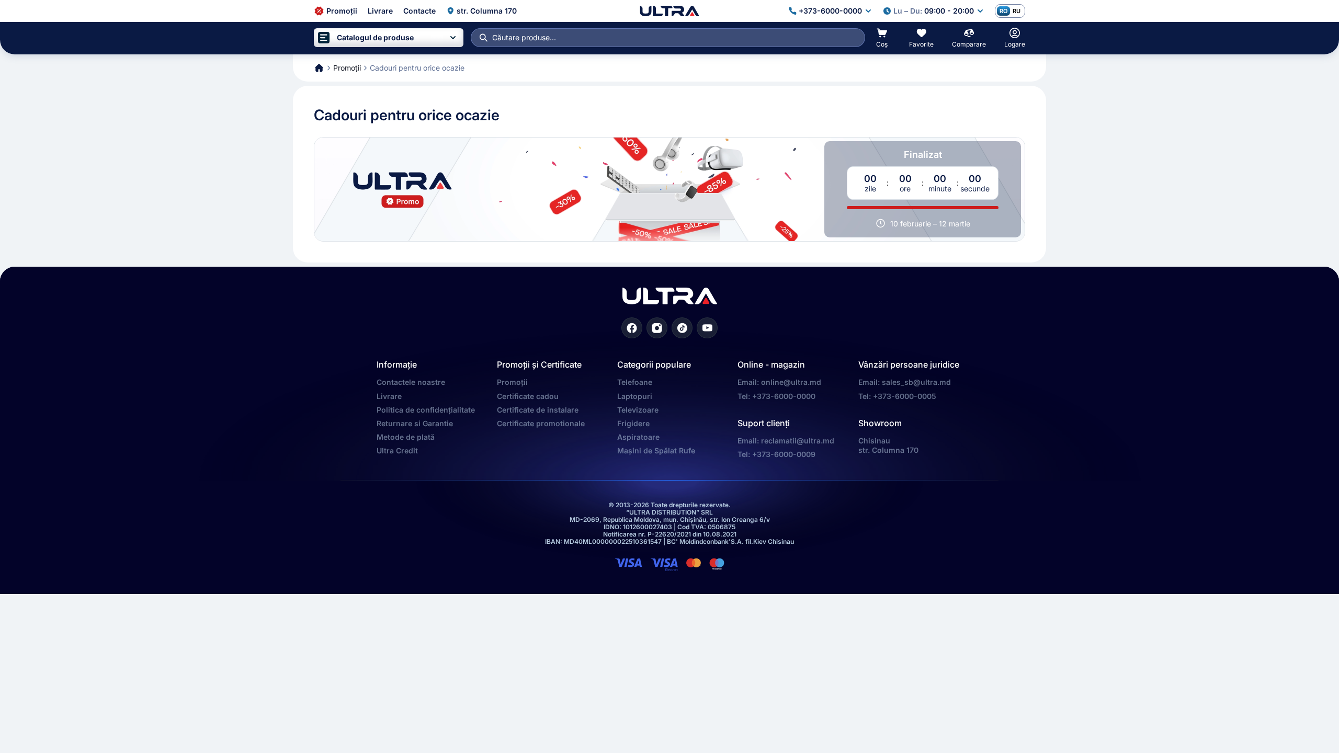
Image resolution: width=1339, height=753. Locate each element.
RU (1016, 11)
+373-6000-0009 (783, 454)
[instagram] (656, 327)
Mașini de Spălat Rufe (656, 450)
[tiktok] (682, 327)
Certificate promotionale (541, 423)
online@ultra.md (791, 382)
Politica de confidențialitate (426, 409)
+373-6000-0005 (904, 396)
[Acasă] (669, 11)
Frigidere (633, 423)
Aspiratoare (638, 436)
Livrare (389, 396)
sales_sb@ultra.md (916, 382)
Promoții (512, 382)
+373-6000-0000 (783, 396)
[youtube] (707, 327)
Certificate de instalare (537, 409)
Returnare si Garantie (415, 423)
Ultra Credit (397, 450)
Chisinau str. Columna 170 (888, 445)
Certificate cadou (528, 396)
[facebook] (631, 327)
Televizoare (638, 409)
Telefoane (634, 382)
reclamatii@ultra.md (797, 440)
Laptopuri (634, 396)
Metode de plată (406, 436)
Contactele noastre (411, 382)
